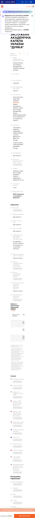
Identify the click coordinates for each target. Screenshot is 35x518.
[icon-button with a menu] (33, 6)
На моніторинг (25, 516)
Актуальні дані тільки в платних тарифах (17, 510)
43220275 (16, 102)
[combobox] (13, 310)
